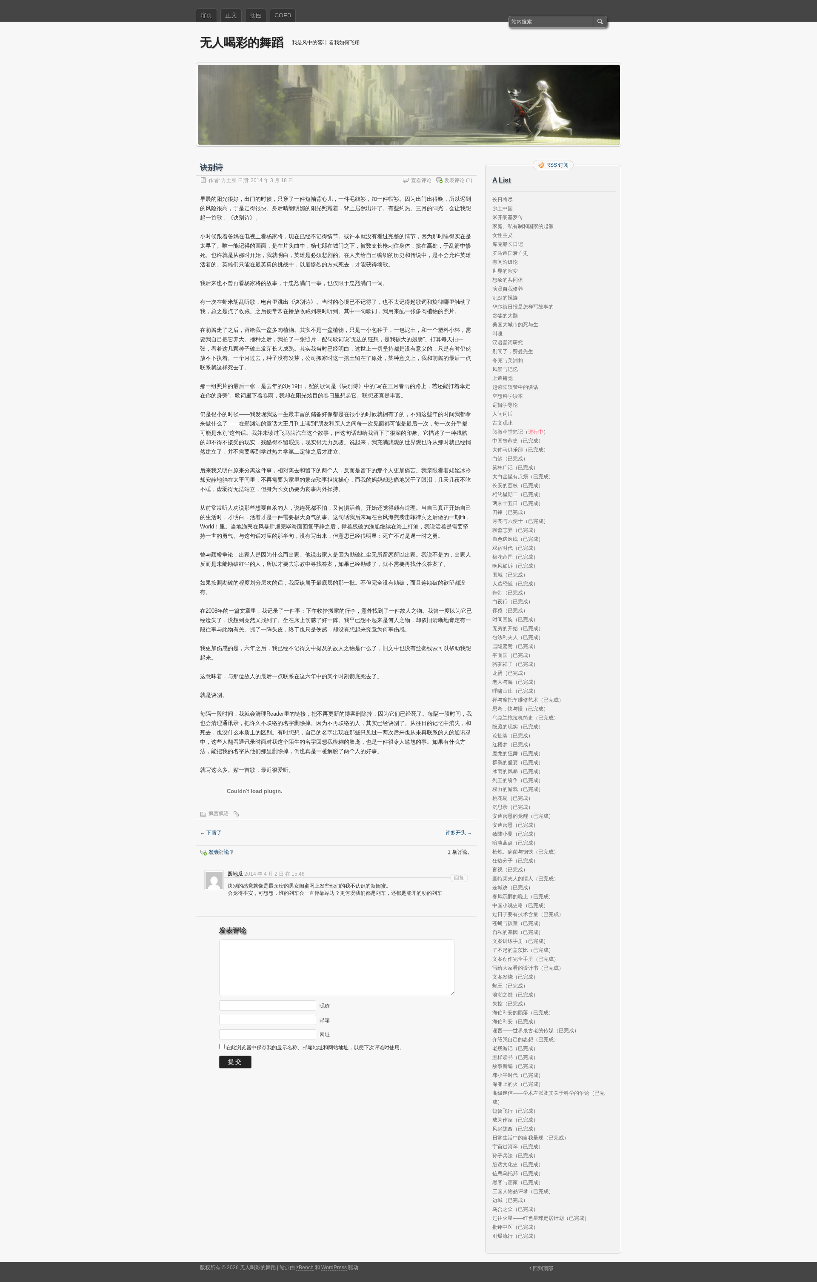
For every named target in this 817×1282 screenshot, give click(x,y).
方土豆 (229, 180)
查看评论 (421, 180)
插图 (256, 15)
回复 (459, 878)
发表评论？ (221, 852)
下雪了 (211, 833)
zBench (305, 1268)
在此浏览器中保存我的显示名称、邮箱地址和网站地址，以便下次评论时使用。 (315, 1048)
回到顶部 (543, 1268)
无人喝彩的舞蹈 (241, 42)
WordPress (334, 1268)
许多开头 (459, 833)
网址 (325, 1034)
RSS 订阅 (557, 165)
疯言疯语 (219, 814)
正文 (231, 15)
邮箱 (325, 1020)
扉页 (206, 15)
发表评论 (454, 180)
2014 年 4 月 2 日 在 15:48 (274, 874)
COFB (282, 15)
